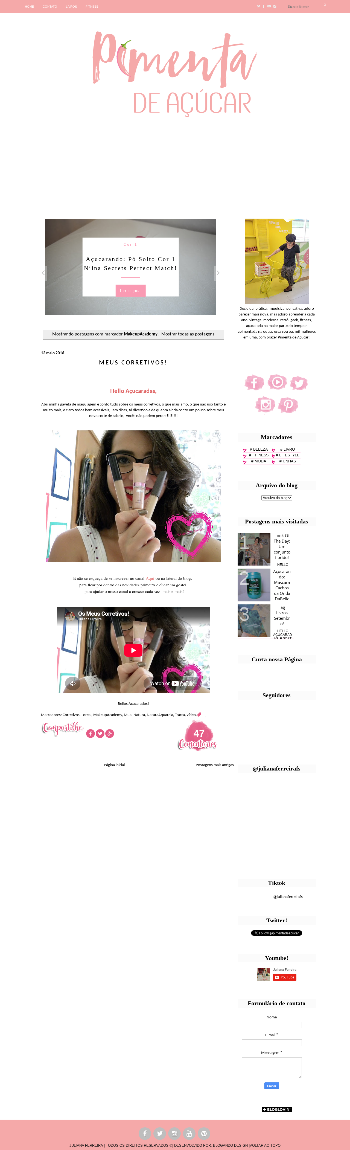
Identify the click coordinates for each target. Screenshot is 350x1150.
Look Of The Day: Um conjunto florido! (282, 546)
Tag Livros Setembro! (282, 615)
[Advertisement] (168, 166)
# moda (258, 461)
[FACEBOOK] (145, 1134)
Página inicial (114, 765)
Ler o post (130, 290)
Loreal (86, 715)
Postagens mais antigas (215, 765)
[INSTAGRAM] (175, 1134)
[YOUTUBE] (189, 1134)
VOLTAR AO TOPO (265, 1145)
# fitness (259, 455)
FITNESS (92, 6)
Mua (128, 715)
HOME (29, 6)
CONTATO (50, 6)
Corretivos (71, 715)
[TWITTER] (160, 1134)
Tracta (180, 715)
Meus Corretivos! (133, 363)
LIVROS (71, 6)
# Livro (287, 449)
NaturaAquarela (160, 715)
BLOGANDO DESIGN (230, 1145)
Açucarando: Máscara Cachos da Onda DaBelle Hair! (282, 588)
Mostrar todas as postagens (187, 334)
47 (199, 733)
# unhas (287, 461)
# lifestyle (287, 455)
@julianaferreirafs (288, 897)
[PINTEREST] (204, 1134)
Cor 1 (131, 244)
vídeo (191, 715)
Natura (139, 715)
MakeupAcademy (107, 715)
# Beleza (259, 449)
